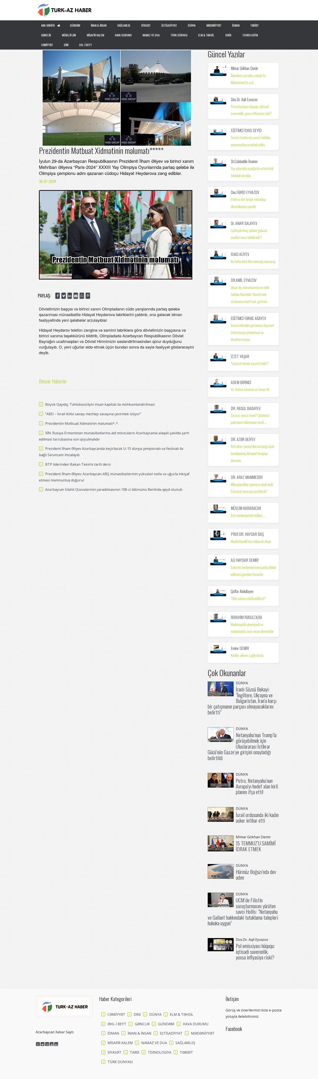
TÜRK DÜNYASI (178, 35)
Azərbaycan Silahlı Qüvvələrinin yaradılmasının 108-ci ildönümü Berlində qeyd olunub (113, 489)
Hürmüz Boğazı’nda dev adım (256, 874)
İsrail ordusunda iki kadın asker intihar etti (257, 817)
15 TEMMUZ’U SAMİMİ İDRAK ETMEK (256, 846)
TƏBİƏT (254, 25)
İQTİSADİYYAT (169, 25)
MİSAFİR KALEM (95, 35)
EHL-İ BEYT (85, 44)
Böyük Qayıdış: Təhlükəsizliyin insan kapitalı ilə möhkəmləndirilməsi (100, 404)
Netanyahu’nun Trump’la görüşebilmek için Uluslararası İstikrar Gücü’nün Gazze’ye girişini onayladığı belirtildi (242, 746)
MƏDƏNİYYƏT (213, 25)
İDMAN (235, 25)
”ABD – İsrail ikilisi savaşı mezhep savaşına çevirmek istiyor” (93, 414)
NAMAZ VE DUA (151, 35)
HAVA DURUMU (123, 35)
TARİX (228, 35)
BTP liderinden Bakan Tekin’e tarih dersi (78, 464)
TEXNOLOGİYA (250, 35)
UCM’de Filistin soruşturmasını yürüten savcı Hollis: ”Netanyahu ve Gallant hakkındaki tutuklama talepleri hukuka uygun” (243, 911)
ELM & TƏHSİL (206, 35)
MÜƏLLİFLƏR (69, 35)
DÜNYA (192, 25)
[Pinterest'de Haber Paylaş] (87, 295)
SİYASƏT (146, 25)
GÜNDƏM (75, 25)
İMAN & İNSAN (98, 25)
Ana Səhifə (48, 25)
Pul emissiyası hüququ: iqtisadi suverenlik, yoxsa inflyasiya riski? (255, 951)
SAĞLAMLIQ (123, 25)
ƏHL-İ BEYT (117, 1024)
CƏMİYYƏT (47, 44)
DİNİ (66, 44)
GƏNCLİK (46, 35)
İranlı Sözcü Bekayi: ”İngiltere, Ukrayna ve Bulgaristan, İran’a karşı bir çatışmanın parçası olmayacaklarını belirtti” (242, 700)
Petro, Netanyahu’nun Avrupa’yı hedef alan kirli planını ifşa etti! (257, 786)
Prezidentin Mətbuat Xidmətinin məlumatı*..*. (82, 423)
